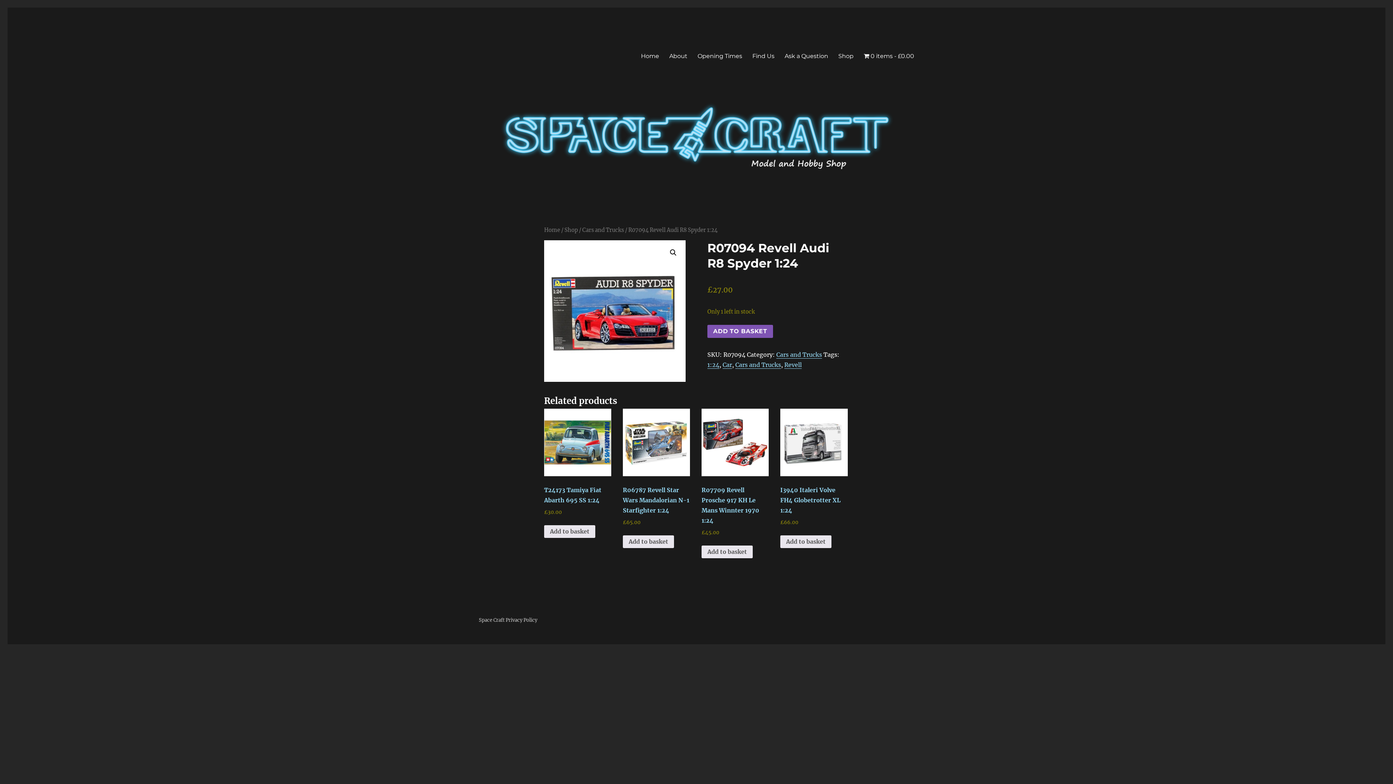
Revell (793, 364)
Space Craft (492, 620)
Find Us (763, 56)
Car (727, 364)
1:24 (713, 364)
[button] (673, 252)
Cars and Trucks (603, 230)
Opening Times (720, 56)
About (678, 56)
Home (650, 56)
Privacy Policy (521, 620)
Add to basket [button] (569, 531)
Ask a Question (806, 56)
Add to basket (740, 331)
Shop (846, 56)
